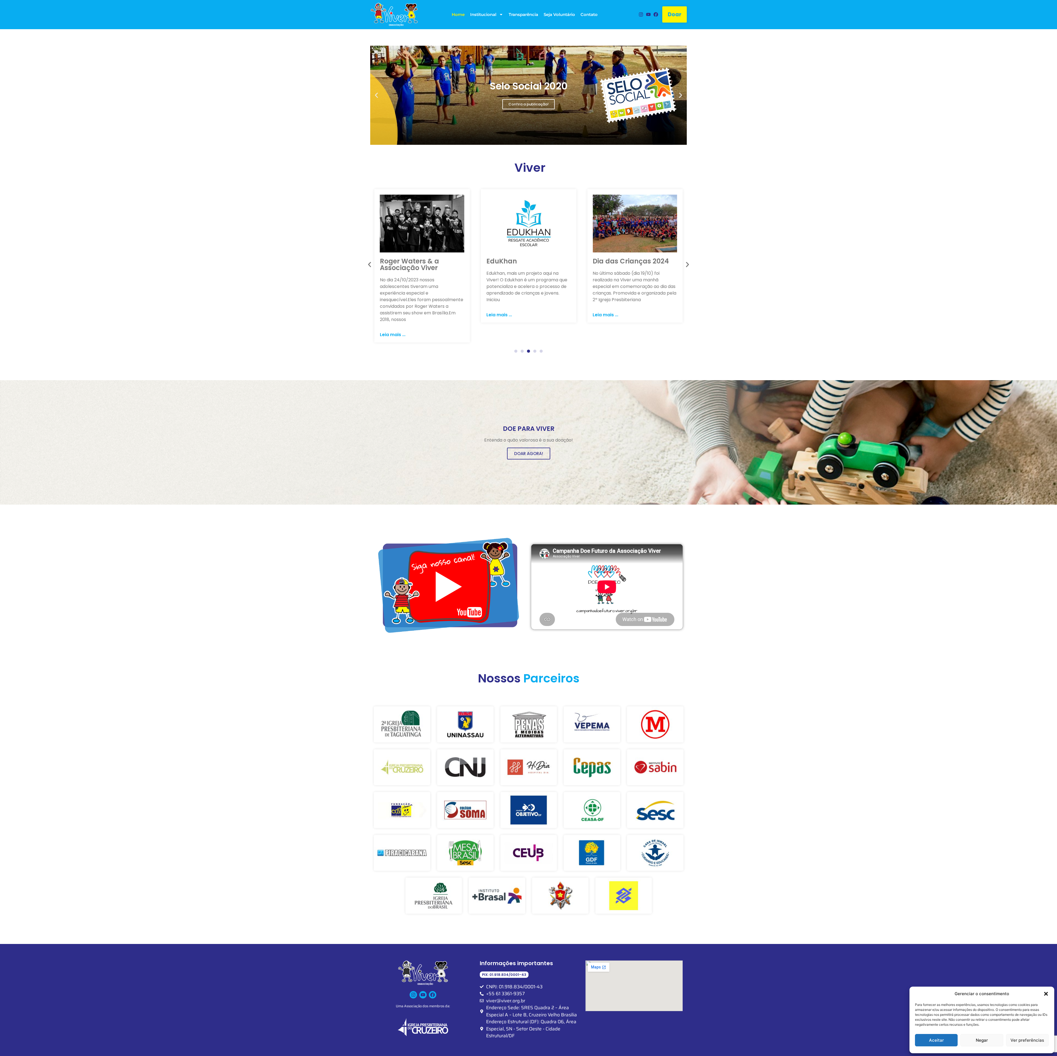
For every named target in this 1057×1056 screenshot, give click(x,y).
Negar (982, 1040)
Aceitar (936, 1040)
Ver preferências (1027, 1040)
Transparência (523, 14)
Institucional (483, 14)
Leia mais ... (392, 315)
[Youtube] (648, 14)
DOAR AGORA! (528, 453)
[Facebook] (656, 14)
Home (458, 14)
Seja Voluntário (559, 14)
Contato (589, 14)
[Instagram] (640, 14)
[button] (1046, 994)
